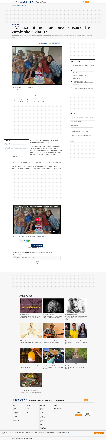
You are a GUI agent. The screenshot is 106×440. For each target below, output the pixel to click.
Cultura (14, 417)
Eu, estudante (56, 409)
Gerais (14, 407)
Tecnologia (42, 420)
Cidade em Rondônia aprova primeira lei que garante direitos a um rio (75, 367)
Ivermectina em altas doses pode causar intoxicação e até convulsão (30, 316)
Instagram (21, 236)
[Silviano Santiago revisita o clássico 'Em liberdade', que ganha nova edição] (76, 305)
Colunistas (17, 5)
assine (44, 247)
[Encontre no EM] (83, 2)
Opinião (41, 408)
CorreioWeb (56, 407)
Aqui (27, 412)
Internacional (15, 412)
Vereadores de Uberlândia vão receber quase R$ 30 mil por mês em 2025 (53, 367)
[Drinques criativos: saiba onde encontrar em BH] (31, 355)
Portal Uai (28, 407)
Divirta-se (42, 429)
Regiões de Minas (43, 407)
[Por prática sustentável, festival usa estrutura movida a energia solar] (53, 330)
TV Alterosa (29, 408)
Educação (15, 419)
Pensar (41, 423)
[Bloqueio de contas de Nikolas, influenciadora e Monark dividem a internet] (76, 330)
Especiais (42, 409)
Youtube (44, 236)
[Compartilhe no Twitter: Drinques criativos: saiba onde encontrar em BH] (30, 363)
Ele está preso (56, 162)
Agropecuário (42, 427)
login (40, 247)
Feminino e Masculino (44, 417)
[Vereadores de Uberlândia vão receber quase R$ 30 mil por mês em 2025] (53, 355)
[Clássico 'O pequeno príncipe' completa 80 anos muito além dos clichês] (31, 330)
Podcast (41, 424)
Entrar (92, 1)
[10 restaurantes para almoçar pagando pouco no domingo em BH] (31, 380)
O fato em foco (23, 5)
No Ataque (42, 425)
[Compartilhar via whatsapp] (50, 44)
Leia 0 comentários (37, 245)
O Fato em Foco (40, 2)
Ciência (41, 416)
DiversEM (15, 413)
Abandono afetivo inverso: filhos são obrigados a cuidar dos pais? (52, 316)
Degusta (41, 419)
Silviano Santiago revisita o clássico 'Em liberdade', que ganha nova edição (76, 317)
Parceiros (28, 409)
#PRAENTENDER (43, 411)
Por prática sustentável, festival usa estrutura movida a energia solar (52, 342)
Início (13, 5)
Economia (15, 409)
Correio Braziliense (57, 408)
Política (14, 408)
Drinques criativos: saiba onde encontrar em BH (29, 366)
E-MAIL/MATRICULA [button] (37, 265)
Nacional (14, 411)
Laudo (31, 146)
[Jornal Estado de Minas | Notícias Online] (27, 2)
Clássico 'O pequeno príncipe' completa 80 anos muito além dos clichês (30, 342)
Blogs (28, 411)
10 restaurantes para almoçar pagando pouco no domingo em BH (30, 391)
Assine (87, 1)
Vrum (28, 413)
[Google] (37, 263)
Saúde (14, 415)
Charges (41, 413)
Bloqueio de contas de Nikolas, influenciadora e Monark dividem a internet (76, 342)
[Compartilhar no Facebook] (45, 44)
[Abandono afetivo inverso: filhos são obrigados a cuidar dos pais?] (53, 305)
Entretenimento (43, 428)
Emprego (41, 412)
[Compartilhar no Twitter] (47, 44)
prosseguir (99, 433)
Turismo (41, 415)
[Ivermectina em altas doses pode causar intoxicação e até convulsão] (31, 305)
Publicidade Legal (16, 420)
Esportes (41, 421)
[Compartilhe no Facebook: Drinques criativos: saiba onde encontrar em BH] (29, 363)
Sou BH (28, 415)
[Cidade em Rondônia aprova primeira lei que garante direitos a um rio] (76, 355)
